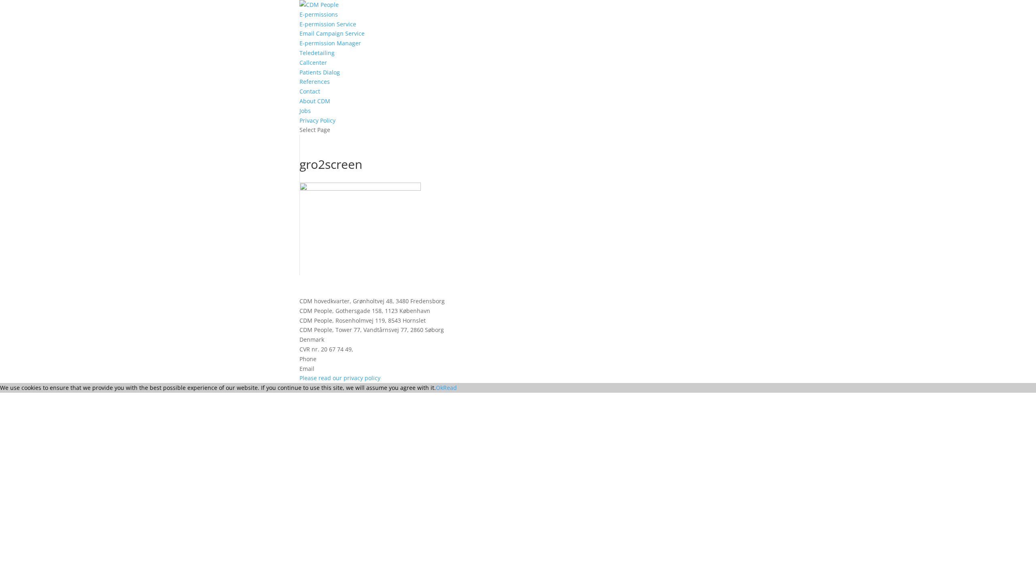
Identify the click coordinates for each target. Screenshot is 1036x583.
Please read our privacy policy (339, 378)
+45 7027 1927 (337, 359)
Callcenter (313, 62)
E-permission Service (327, 24)
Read (450, 388)
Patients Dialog (319, 72)
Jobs (305, 111)
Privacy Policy (317, 120)
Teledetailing (317, 53)
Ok (439, 388)
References (314, 81)
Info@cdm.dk (334, 368)
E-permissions (318, 14)
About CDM (314, 101)
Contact (309, 91)
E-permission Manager (330, 43)
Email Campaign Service (332, 33)
